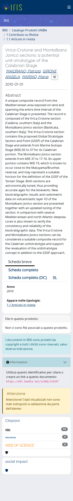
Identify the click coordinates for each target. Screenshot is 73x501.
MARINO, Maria (35, 76)
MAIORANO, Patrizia (23, 71)
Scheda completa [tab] (23, 269)
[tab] (55, 277)
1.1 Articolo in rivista (20, 39)
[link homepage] (13, 7)
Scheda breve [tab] (20, 261)
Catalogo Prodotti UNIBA (29, 30)
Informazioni (18, 362)
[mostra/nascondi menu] (69, 7)
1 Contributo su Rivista (22, 35)
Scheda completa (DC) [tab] (27, 277)
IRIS (5, 30)
